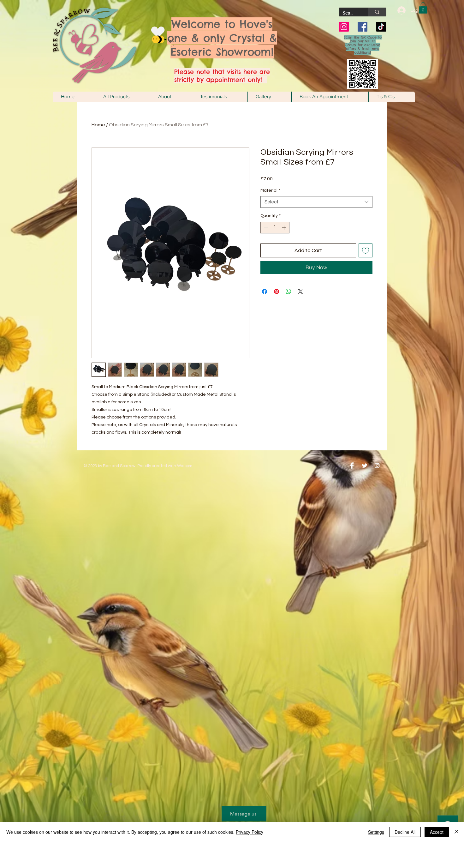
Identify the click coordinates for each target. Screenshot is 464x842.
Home (98, 124)
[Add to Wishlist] (365, 250)
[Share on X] (300, 291)
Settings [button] (376, 832)
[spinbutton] (275, 227)
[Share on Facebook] (264, 291)
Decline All (405, 832)
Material (270, 190)
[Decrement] (265, 227)
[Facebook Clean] (352, 465)
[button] (423, 8)
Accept (436, 832)
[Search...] (377, 12)
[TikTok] (381, 27)
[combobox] (316, 202)
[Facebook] (362, 27)
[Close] (456, 832)
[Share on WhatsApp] (288, 291)
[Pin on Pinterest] (276, 291)
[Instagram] (344, 27)
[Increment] (285, 227)
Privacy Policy (249, 832)
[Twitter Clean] (364, 465)
